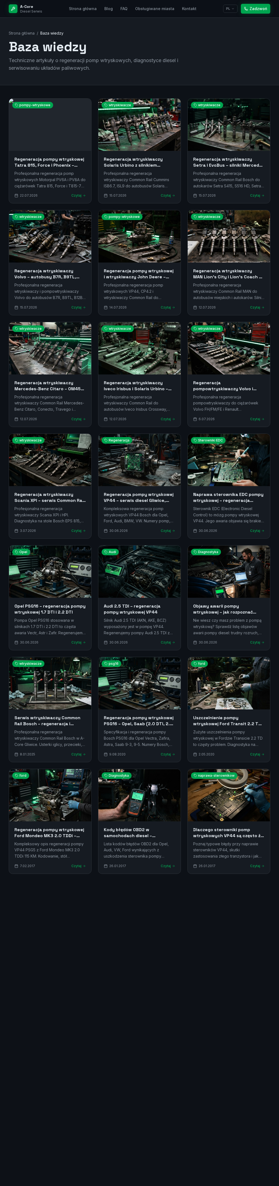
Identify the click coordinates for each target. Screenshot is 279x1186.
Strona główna (83, 8)
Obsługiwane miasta (154, 8)
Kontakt (189, 8)
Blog (108, 8)
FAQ (124, 8)
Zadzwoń (258, 8)
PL (228, 9)
